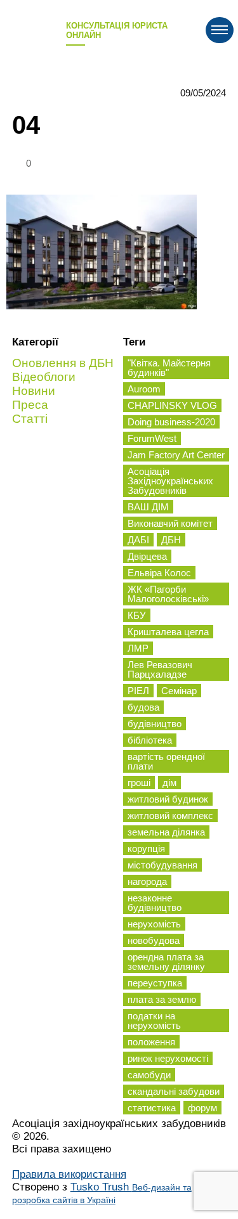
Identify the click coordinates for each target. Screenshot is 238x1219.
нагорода (147, 881)
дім (169, 782)
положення (151, 1041)
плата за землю (162, 999)
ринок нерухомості (168, 1058)
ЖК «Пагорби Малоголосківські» (168, 594)
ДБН (171, 539)
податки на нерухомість (154, 1020)
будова (143, 707)
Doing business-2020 (171, 421)
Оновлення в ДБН (63, 363)
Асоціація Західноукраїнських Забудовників (170, 481)
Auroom (144, 389)
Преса (30, 404)
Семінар (179, 690)
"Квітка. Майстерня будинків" (169, 368)
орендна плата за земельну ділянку (166, 961)
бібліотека (150, 740)
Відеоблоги (44, 377)
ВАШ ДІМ (148, 506)
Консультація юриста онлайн (117, 30)
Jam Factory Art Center (176, 454)
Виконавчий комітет (170, 523)
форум (202, 1107)
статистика (152, 1107)
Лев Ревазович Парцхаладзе (160, 669)
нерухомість (154, 924)
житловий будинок (168, 799)
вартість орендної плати (166, 761)
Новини (33, 390)
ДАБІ (138, 539)
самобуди (149, 1074)
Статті (30, 418)
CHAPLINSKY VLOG (172, 405)
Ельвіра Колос (159, 572)
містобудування (162, 865)
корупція (146, 848)
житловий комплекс (170, 815)
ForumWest (152, 438)
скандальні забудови (174, 1091)
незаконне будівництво (155, 903)
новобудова (154, 940)
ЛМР (138, 648)
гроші (139, 782)
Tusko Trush (102, 1193)
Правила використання (69, 1174)
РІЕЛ (138, 690)
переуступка (155, 982)
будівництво (155, 723)
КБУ (137, 615)
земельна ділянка (166, 832)
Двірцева (147, 556)
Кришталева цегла (168, 631)
